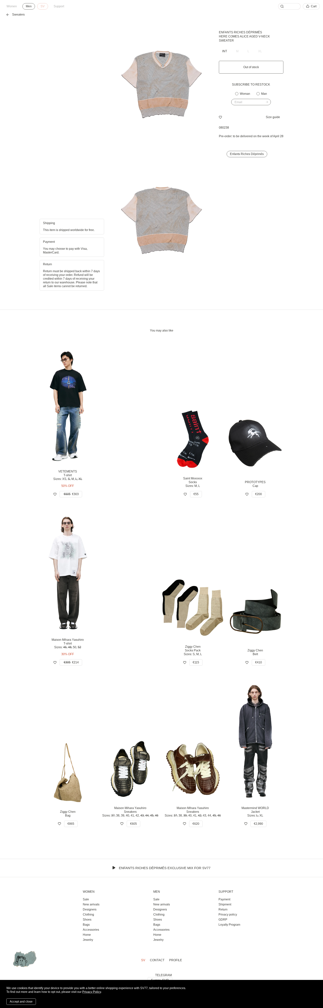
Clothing (88, 914)
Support (59, 6)
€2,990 (258, 823)
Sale (86, 899)
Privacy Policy (91, 991)
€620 (196, 823)
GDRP (223, 919)
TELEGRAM (163, 975)
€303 (71, 494)
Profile (175, 960)
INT (224, 51)
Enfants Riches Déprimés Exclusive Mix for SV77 (164, 868)
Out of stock (251, 67)
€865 (70, 823)
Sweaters (18, 14)
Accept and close (21, 1001)
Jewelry (88, 939)
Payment (224, 899)
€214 (71, 662)
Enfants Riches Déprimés (240, 32)
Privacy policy (228, 914)
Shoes (87, 919)
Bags (86, 924)
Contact (157, 960)
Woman (245, 93)
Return (223, 909)
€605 (133, 823)
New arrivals (91, 904)
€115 (196, 662)
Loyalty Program (229, 924)
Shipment (225, 904)
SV (43, 6)
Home (87, 934)
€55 (196, 494)
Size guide (273, 117)
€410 (258, 662)
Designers (89, 909)
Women (12, 6)
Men (29, 6)
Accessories (91, 929)
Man (264, 93)
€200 (258, 494)
